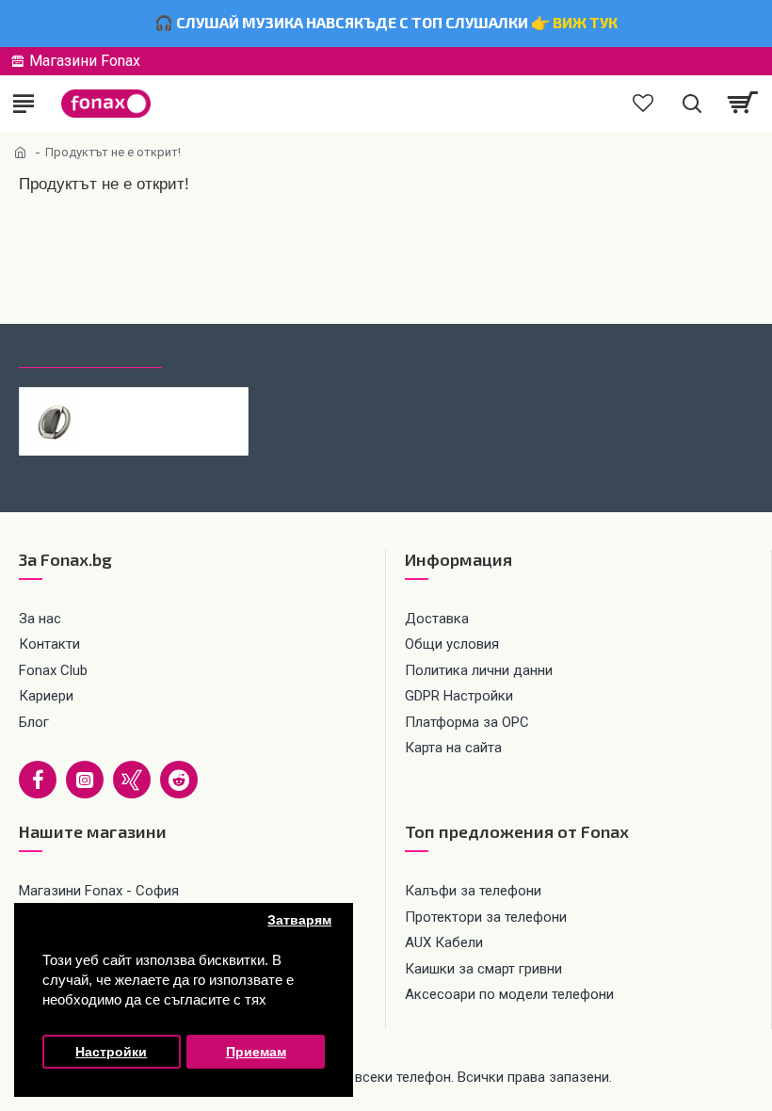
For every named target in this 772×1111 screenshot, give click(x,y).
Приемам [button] (256, 1052)
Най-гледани (229, 351)
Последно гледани (90, 351)
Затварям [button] (299, 920)
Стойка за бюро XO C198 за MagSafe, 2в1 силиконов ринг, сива (164, 402)
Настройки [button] (111, 1052)
